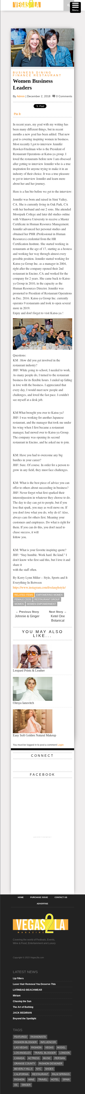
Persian (60, 1058)
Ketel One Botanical (58, 618)
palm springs (61, 1074)
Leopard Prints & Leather (29, 670)
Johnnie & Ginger (27, 616)
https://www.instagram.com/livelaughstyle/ (39, 587)
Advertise (42, 904)
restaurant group (47, 599)
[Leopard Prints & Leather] (32, 667)
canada (19, 1058)
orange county (24, 1063)
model (61, 1047)
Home (21, 897)
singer (26, 1085)
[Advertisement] (48, 19)
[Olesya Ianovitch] (32, 699)
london (65, 1053)
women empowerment (41, 604)
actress (33, 1058)
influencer (48, 1042)
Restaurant (48, 75)
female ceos (22, 599)
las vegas (20, 1047)
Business (23, 72)
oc (16, 1085)
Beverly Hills (23, 1069)
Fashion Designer (50, 1063)
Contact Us (61, 897)
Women (19, 604)
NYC (38, 1069)
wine (31, 1079)
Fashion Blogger (25, 1042)
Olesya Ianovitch (23, 703)
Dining (44, 72)
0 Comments (64, 96)
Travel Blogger (45, 1053)
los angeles (22, 1053)
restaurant (40, 1074)
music (47, 1058)
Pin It (17, 114)
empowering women (49, 595)
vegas (49, 1047)
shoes (49, 1069)
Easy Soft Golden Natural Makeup (34, 735)
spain (66, 1079)
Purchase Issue (39, 897)
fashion (19, 1079)
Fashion (36, 1047)
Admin (21, 96)
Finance (22, 75)
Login (61, 744)
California (21, 1074)
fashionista (38, 1037)
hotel (55, 1079)
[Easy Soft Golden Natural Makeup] (32, 732)
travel (42, 1079)
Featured (20, 1037)
